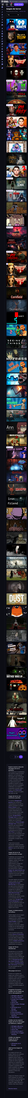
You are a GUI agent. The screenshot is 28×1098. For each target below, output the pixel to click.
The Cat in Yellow (16, 997)
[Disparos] (2, 46)
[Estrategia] (2, 49)
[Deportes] (2, 44)
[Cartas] (2, 36)
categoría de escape (14, 883)
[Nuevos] (2, 12)
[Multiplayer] (2, 22)
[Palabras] (2, 56)
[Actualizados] (2, 17)
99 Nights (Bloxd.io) (17, 996)
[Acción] (2, 28)
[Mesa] (2, 54)
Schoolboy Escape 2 (17, 1031)
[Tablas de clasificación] (2, 25)
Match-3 (11, 848)
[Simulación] (2, 61)
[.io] (2, 51)
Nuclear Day (12, 884)
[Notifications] (11, 4)
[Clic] (2, 39)
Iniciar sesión (19, 4)
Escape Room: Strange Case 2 (15, 816)
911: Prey (11, 832)
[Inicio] (2, 7)
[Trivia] (2, 64)
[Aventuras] (2, 33)
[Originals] (2, 19)
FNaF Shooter (15, 1017)
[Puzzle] (2, 59)
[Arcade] (2, 31)
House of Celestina (17, 934)
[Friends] (2, 4)
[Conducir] (2, 41)
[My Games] (6, 4)
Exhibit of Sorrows (18, 941)
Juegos (8, 6)
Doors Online (12, 807)
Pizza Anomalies (16, 1012)
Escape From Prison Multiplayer (16, 900)
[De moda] (2, 14)
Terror (12, 6)
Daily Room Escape (14, 893)
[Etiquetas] (2, 68)
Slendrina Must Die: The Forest (16, 963)
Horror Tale (14, 1002)
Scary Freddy (12, 921)
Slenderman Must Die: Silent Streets (16, 960)
